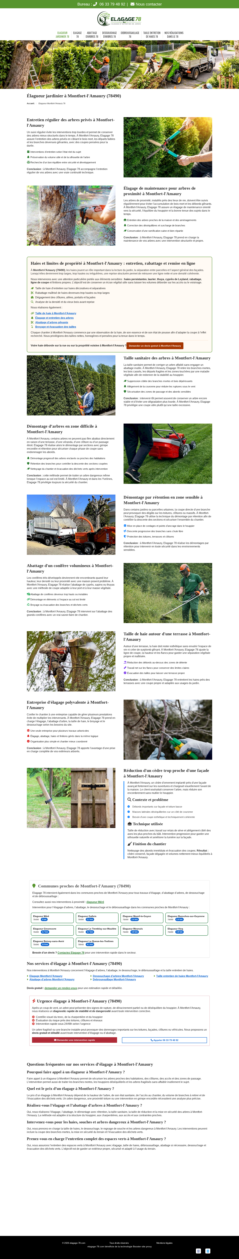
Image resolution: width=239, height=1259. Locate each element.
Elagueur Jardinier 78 (62, 35)
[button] (230, 1250)
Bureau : (101, 4)
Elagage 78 (77, 35)
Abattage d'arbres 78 (92, 35)
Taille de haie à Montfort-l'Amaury (55, 313)
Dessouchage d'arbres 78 (109, 35)
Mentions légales (164, 1243)
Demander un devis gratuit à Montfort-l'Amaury (155, 345)
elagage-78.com (77, 1243)
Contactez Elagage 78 (71, 952)
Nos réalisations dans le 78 (174, 35)
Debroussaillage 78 (130, 35)
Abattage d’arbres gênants (51, 322)
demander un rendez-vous (61, 988)
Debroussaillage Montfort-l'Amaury (114, 979)
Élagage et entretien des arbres (54, 317)
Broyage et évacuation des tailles (55, 326)
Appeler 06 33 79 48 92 (165, 1040)
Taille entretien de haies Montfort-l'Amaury (182, 976)
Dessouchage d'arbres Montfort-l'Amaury (118, 976)
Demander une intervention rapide (75, 1040)
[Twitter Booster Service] (207, 1251)
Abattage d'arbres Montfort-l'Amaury (51, 979)
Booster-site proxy (142, 1246)
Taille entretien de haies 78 (151, 35)
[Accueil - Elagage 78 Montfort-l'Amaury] (119, 19)
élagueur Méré (95, 902)
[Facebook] (198, 1251)
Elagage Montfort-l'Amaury (45, 976)
